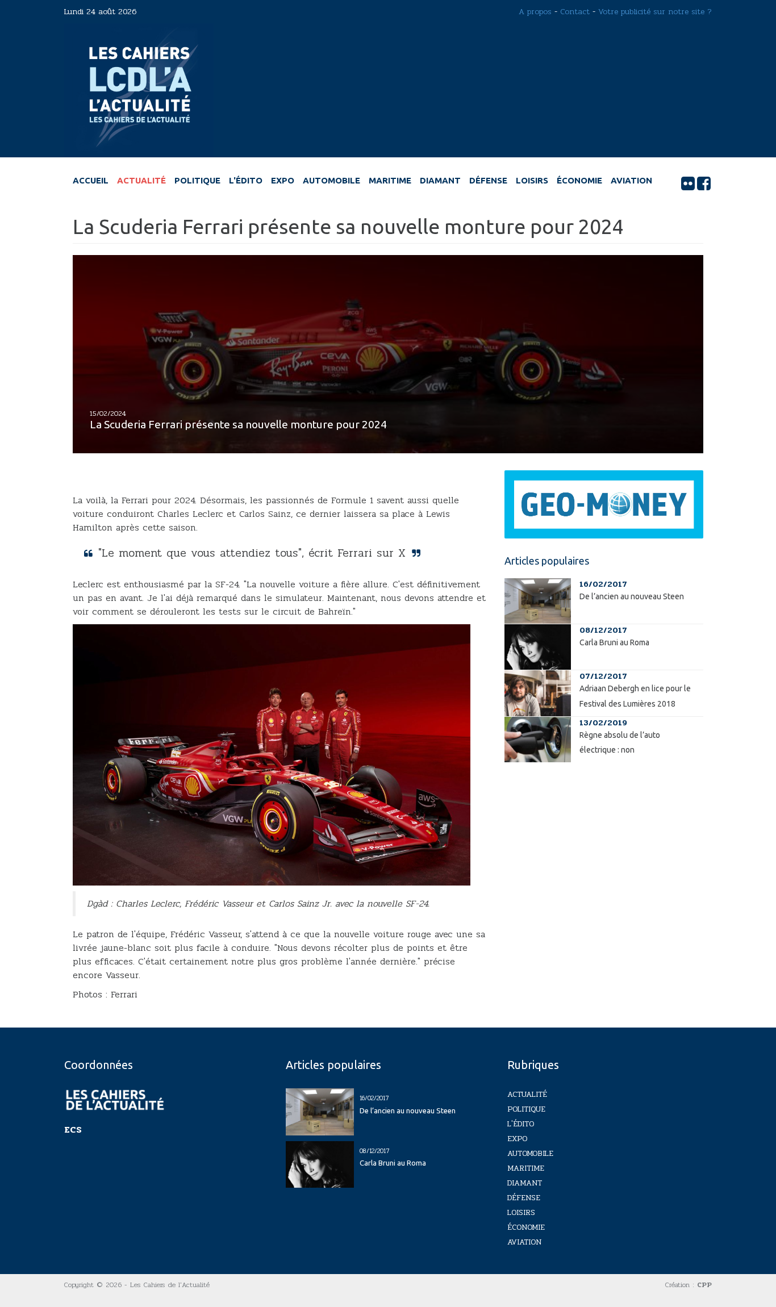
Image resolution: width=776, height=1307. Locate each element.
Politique (197, 180)
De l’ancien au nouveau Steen (631, 596)
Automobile (331, 180)
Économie (579, 180)
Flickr (688, 183)
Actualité (141, 180)
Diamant (440, 180)
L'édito (245, 180)
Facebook (704, 183)
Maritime (390, 180)
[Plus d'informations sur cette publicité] (603, 504)
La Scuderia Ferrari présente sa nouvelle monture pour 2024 (238, 424)
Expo (282, 180)
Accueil (91, 180)
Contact (575, 12)
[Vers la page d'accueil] (139, 90)
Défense (488, 180)
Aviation (631, 180)
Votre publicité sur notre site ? (655, 12)
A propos (535, 12)
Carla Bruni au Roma (614, 642)
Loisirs (532, 180)
